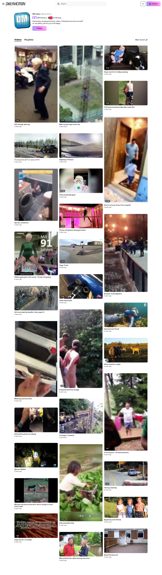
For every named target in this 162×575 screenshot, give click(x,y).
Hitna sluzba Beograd (67, 195)
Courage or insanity (66, 435)
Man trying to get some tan (69, 124)
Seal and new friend (111, 329)
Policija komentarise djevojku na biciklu (119, 107)
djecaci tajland (19, 469)
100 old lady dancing (22, 124)
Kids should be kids (66, 523)
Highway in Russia (66, 160)
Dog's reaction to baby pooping (116, 72)
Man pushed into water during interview (74, 558)
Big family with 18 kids (112, 520)
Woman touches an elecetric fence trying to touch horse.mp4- (33, 505)
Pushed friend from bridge (69, 390)
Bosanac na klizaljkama (113, 294)
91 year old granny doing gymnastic (72, 230)
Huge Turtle (63, 265)
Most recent (140, 40)
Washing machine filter (23, 399)
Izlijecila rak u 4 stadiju (23, 540)
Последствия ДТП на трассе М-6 (26, 160)
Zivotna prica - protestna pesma (116, 453)
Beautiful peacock (111, 555)
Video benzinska (65, 301)
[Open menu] (3, 3)
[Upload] (143, 3)
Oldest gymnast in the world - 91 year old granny (32, 277)
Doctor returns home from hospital (117, 205)
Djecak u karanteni (21, 223)
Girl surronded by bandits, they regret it (29, 312)
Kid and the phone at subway (25, 434)
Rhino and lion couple (112, 364)
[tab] (17, 39)
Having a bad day (110, 488)
